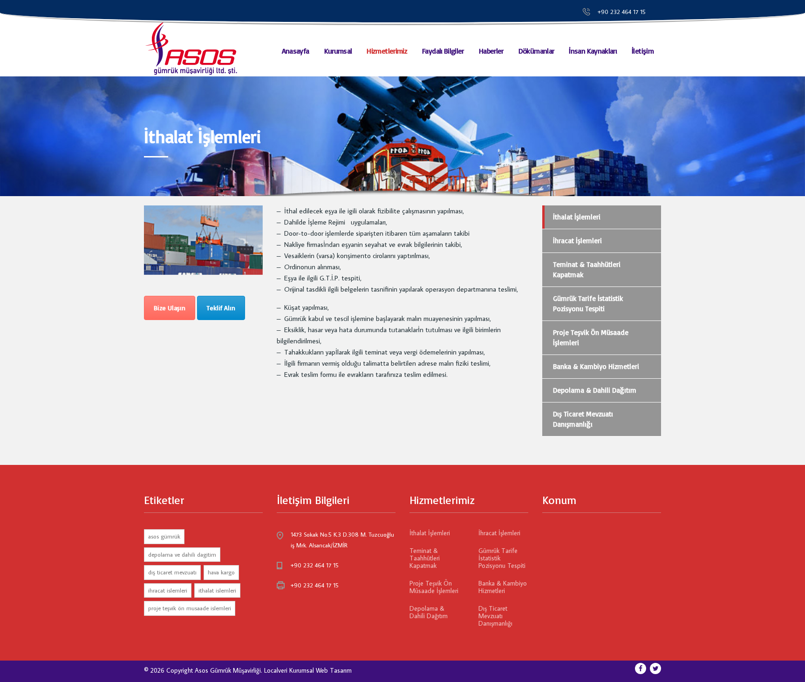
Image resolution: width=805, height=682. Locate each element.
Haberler (491, 50)
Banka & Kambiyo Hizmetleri (596, 366)
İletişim (643, 50)
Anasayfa (295, 50)
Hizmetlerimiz (387, 50)
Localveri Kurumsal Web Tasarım (308, 670)
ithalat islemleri (217, 590)
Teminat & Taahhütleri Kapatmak (587, 269)
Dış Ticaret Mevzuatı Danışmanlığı (583, 419)
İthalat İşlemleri (576, 216)
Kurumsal (338, 50)
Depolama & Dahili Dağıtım (594, 390)
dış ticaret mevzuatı (172, 572)
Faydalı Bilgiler (443, 50)
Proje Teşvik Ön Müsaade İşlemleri (590, 337)
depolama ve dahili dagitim (182, 554)
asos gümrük (164, 536)
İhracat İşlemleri (577, 240)
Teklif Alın (221, 308)
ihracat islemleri (167, 590)
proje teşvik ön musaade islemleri (189, 608)
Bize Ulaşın (169, 308)
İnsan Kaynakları (593, 50)
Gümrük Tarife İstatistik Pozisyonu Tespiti (588, 303)
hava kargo (221, 572)
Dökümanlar (536, 50)
